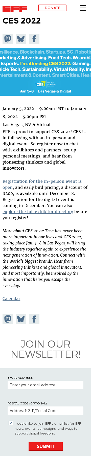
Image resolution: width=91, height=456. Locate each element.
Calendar (11, 298)
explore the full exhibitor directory (38, 211)
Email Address (20, 377)
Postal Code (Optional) (27, 403)
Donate (52, 8)
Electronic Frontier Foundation (16, 9)
